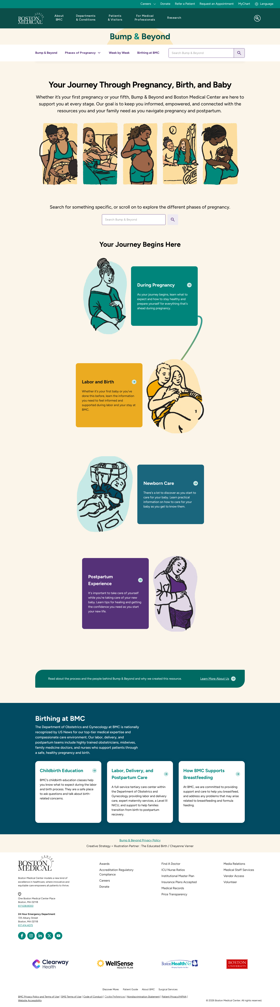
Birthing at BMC (148, 53)
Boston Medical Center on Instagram (31, 936)
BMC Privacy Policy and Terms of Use (38, 996)
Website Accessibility (30, 1000)
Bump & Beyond (46, 53)
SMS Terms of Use (71, 996)
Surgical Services (167, 989)
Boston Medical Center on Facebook (22, 936)
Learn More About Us (214, 678)
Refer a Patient (185, 4)
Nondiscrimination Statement (143, 996)
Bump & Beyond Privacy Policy (140, 840)
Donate (165, 4)
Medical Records (173, 888)
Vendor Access (234, 876)
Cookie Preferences (115, 996)
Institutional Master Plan (178, 876)
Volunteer (230, 882)
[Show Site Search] (257, 18)
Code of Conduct (93, 996)
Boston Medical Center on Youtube (58, 936)
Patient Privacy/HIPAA (174, 996)
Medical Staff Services (239, 870)
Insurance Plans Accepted (179, 882)
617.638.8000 (26, 906)
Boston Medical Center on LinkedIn (40, 936)
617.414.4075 (25, 925)
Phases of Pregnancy (80, 53)
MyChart (244, 4)
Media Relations (234, 864)
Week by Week (119, 53)
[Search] (239, 53)
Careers (104, 880)
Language (266, 4)
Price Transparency (174, 894)
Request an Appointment (217, 4)
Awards (104, 864)
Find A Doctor (171, 864)
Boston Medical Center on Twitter (49, 936)
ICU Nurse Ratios (173, 870)
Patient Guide (130, 989)
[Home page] (36, 870)
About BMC (148, 989)
